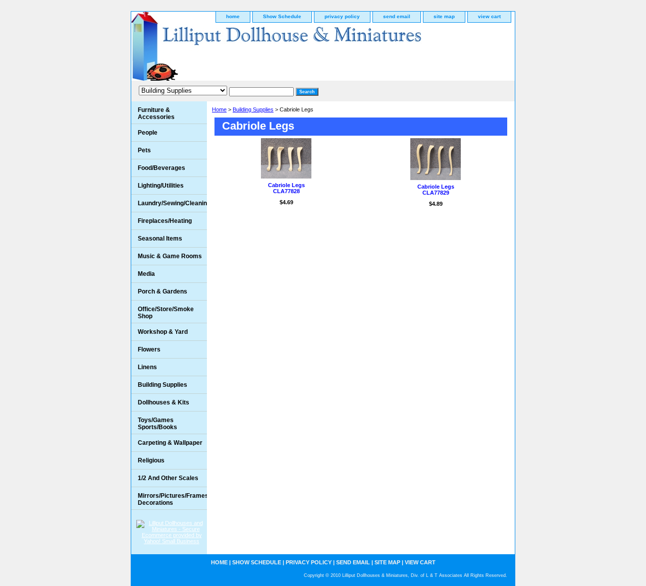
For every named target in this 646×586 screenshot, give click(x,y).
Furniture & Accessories (156, 113)
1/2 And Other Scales (168, 478)
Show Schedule (282, 16)
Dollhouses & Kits (163, 402)
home (233, 16)
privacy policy (342, 16)
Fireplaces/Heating (165, 220)
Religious (151, 460)
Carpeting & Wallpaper (170, 442)
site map (444, 16)
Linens (147, 367)
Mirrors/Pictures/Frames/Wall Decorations (172, 499)
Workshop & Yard (163, 331)
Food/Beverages (161, 167)
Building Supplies (253, 109)
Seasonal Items (160, 238)
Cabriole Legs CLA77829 (435, 190)
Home (219, 109)
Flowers (149, 349)
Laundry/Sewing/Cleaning (172, 203)
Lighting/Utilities (161, 185)
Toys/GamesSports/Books (157, 424)
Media (146, 273)
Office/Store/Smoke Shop (166, 313)
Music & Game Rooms (170, 256)
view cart (489, 16)
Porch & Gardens (162, 291)
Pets (144, 150)
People (147, 132)
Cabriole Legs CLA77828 (286, 188)
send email (396, 16)
